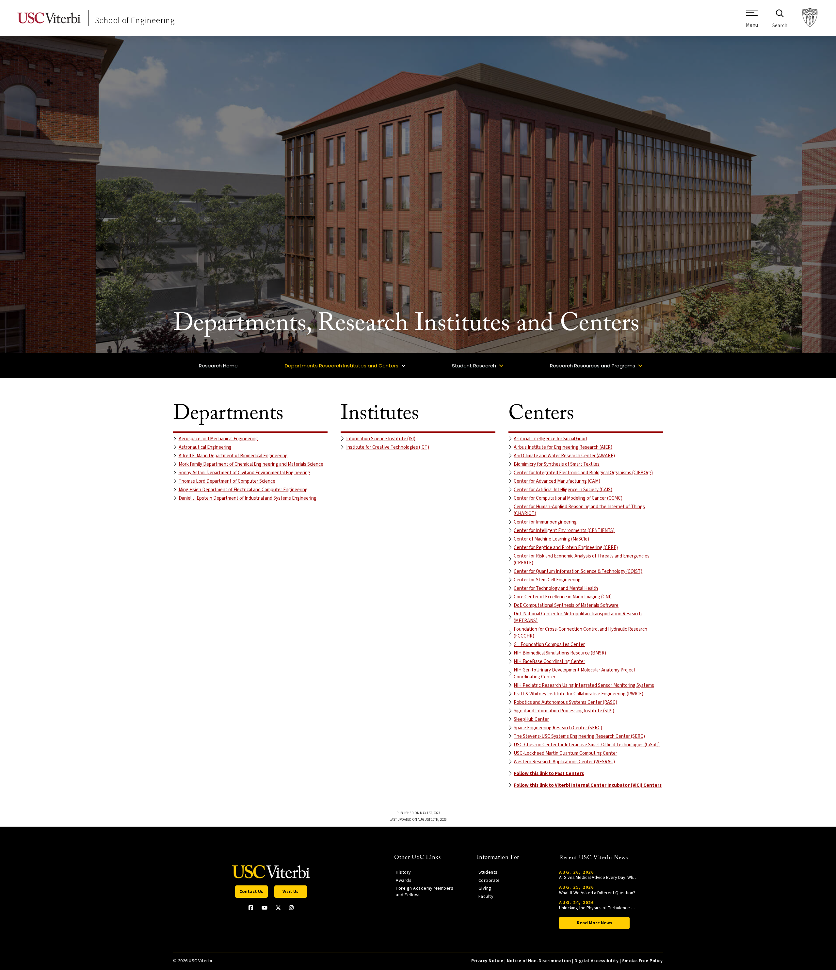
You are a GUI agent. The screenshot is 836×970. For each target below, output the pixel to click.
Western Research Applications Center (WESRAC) (564, 761)
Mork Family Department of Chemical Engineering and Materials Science (251, 464)
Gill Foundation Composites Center (549, 644)
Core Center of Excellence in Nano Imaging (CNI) (563, 596)
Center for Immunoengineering (545, 522)
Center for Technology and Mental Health (556, 588)
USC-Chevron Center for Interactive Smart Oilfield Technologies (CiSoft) (587, 744)
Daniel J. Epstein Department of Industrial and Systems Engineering (247, 498)
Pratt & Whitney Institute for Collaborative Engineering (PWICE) (578, 693)
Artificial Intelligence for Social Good (550, 438)
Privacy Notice (487, 961)
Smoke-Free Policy (642, 961)
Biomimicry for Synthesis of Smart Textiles (557, 464)
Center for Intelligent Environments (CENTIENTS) (564, 530)
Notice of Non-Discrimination (539, 961)
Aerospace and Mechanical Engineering (218, 438)
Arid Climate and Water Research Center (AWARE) (564, 455)
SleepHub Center (531, 719)
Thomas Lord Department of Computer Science (227, 481)
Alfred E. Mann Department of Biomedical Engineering (233, 455)
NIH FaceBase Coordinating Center (549, 661)
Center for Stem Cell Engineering (547, 579)
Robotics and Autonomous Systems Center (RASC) (565, 702)
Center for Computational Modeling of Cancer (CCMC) (568, 498)
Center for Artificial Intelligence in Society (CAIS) (563, 489)
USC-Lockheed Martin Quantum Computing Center (565, 753)
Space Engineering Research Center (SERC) (558, 727)
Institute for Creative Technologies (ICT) (387, 447)
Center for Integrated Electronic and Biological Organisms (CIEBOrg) (583, 472)
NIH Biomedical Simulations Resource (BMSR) (560, 653)
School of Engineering (135, 20)
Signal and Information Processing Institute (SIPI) (564, 710)
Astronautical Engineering (205, 447)
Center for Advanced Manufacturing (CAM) (557, 481)
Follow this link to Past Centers (549, 773)
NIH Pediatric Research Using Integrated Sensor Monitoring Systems (584, 685)
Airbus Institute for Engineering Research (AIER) (563, 447)
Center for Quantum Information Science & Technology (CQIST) (578, 571)
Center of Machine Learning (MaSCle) (551, 539)
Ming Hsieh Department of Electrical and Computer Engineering (243, 489)
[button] (752, 21)
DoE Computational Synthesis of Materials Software (566, 605)
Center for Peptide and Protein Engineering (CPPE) (566, 547)
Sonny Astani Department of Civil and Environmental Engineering (244, 472)
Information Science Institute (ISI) (380, 438)
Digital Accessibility (596, 961)
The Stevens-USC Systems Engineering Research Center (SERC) (579, 736)
